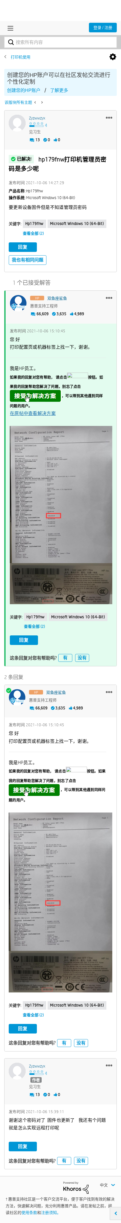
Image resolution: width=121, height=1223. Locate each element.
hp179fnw (34, 223)
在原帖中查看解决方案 (33, 413)
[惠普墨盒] (41, 102)
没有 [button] (82, 658)
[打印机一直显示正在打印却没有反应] (35, 102)
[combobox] (60, 42)
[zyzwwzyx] (17, 123)
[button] (109, 117)
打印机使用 (20, 57)
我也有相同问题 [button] (27, 260)
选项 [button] (113, 57)
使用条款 (29, 1212)
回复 (23, 247)
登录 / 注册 (102, 27)
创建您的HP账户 (24, 90)
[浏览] (9, 28)
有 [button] (65, 658)
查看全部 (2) (33, 233)
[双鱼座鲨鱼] (18, 303)
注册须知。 (51, 1212)
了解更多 (59, 90)
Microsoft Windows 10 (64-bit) (77, 223)
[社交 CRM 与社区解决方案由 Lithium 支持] (76, 1187)
